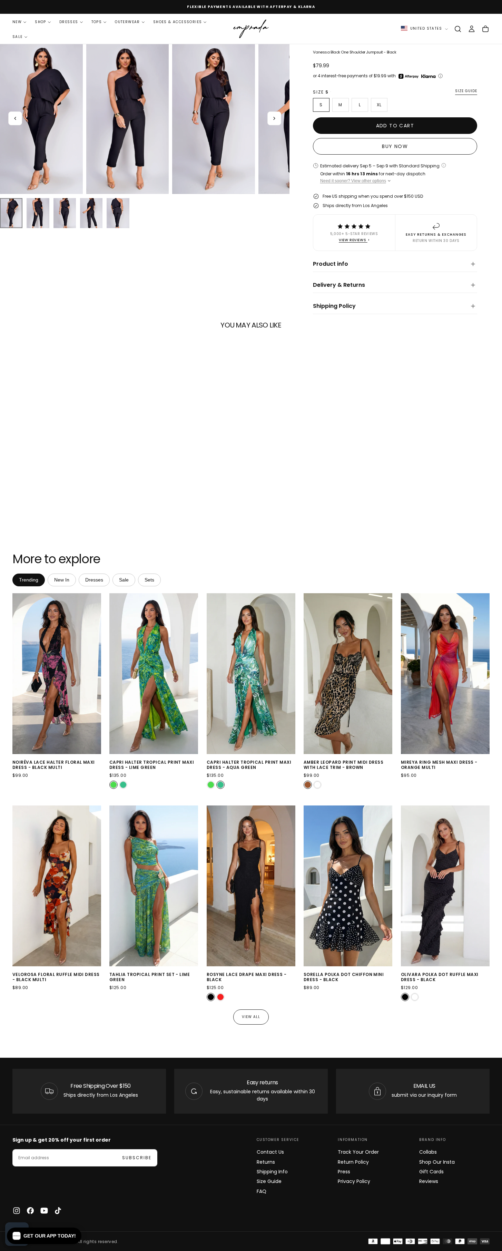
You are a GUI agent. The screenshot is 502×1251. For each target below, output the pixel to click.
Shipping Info (272, 1171)
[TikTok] (58, 1210)
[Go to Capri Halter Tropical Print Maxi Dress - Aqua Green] (251, 673)
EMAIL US (424, 1086)
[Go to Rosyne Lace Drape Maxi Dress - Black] (251, 885)
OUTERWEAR (127, 22)
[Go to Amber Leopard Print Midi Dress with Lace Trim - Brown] (348, 673)
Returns (266, 1162)
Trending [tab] (28, 580)
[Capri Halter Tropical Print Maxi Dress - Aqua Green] (123, 784)
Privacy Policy (354, 1181)
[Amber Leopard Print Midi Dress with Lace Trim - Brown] (307, 784)
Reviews (428, 1181)
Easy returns (262, 1082)
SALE (17, 36)
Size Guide (269, 1181)
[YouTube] (44, 1210)
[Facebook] (30, 1210)
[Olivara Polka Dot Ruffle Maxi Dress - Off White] (414, 997)
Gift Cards (431, 1171)
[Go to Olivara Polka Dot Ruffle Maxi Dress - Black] (445, 885)
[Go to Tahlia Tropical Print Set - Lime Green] (153, 885)
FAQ (261, 1191)
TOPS (96, 22)
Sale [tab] (124, 580)
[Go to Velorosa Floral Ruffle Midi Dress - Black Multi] (56, 885)
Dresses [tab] (94, 580)
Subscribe (136, 1158)
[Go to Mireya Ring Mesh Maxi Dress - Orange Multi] (445, 673)
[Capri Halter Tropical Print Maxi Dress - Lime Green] (113, 784)
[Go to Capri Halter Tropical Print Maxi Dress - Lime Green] (153, 673)
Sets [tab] (149, 580)
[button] (458, 29)
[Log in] (471, 29)
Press (344, 1171)
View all (251, 1016)
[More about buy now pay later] (440, 76)
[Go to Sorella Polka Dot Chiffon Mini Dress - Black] (348, 885)
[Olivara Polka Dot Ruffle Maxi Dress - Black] (405, 997)
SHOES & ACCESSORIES (177, 22)
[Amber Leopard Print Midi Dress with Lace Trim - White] (317, 784)
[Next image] (94, 673)
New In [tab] (61, 580)
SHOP (40, 22)
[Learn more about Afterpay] (408, 76)
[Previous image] (19, 673)
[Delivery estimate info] (443, 165)
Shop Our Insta (437, 1162)
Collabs (428, 1152)
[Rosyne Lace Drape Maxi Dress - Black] (210, 997)
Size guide (466, 91)
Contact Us (270, 1152)
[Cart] (485, 29)
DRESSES (68, 22)
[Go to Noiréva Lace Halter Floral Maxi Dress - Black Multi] (56, 673)
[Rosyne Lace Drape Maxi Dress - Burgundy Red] (220, 997)
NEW (17, 22)
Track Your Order (358, 1152)
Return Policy (353, 1162)
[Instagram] (16, 1210)
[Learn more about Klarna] (429, 76)
